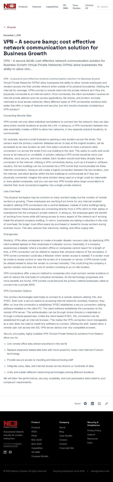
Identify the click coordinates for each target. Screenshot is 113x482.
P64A (34, 435)
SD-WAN (65, 6)
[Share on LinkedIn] (92, 404)
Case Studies (76, 6)
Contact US (89, 6)
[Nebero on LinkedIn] (5, 452)
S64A (34, 431)
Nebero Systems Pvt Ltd (13, 445)
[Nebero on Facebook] (10, 452)
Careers (63, 440)
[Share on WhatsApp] (99, 404)
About (62, 427)
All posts (11, 27)
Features (36, 6)
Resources (92, 438)
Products (23, 6)
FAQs (89, 442)
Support (91, 434)
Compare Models (39, 456)
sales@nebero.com (100, 471)
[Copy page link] (106, 404)
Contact (63, 444)
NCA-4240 (36, 440)
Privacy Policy (94, 430)
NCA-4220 (36, 444)
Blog (61, 431)
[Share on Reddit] (85, 404)
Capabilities (52, 6)
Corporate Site (66, 448)
